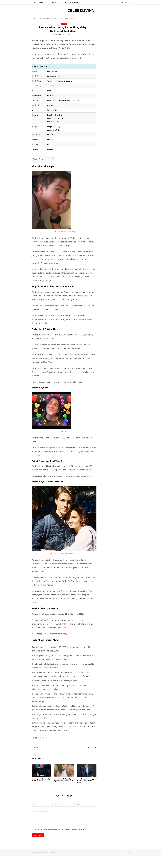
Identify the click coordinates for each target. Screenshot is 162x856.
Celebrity (54, 2)
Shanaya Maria (57, 34)
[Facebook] (88, 747)
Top (129, 852)
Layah (44, 738)
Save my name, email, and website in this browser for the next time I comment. (59, 830)
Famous (63, 2)
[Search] (123, 2)
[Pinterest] (95, 747)
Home (33, 2)
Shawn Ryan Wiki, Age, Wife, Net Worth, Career (41, 780)
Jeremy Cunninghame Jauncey (54, 634)
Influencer (74, 2)
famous (36, 747)
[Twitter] (91, 747)
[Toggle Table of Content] (51, 158)
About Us (42, 2)
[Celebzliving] (81, 10)
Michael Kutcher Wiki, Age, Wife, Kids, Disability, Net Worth (85, 780)
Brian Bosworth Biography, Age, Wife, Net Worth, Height (63, 780)
